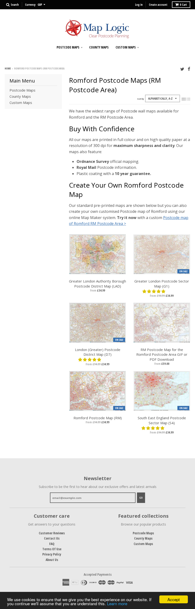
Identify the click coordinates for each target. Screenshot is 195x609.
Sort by (140, 98)
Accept (173, 599)
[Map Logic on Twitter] (182, 68)
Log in (139, 5)
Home (8, 68)
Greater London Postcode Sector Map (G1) (161, 283)
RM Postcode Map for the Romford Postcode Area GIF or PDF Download (161, 354)
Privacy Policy (51, 554)
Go (141, 497)
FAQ (51, 543)
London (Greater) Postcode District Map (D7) (97, 352)
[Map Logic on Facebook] (189, 68)
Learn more (117, 603)
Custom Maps (126, 47)
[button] (154, 291)
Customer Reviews (52, 533)
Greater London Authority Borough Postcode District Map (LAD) (97, 283)
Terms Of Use (51, 549)
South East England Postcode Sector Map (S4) (162, 420)
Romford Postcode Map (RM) (97, 417)
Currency (30, 5)
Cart (183, 5)
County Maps (99, 47)
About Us (52, 559)
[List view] (188, 99)
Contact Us (51, 538)
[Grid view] (183, 99)
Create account (158, 5)
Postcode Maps (68, 47)
